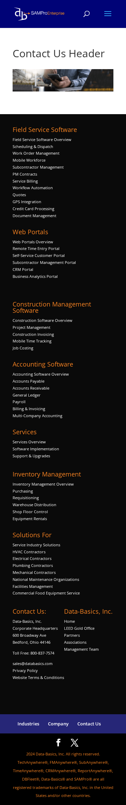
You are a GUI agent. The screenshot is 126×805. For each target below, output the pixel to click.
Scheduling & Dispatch (33, 146)
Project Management (31, 327)
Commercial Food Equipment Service (46, 593)
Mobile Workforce (29, 160)
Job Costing (23, 347)
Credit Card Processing (33, 208)
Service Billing (25, 181)
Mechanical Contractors (34, 572)
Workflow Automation (33, 187)
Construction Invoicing (34, 334)
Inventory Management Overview (43, 484)
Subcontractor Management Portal (44, 262)
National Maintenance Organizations (46, 579)
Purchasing (23, 491)
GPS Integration (27, 201)
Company (58, 724)
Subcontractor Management (38, 167)
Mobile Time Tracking (32, 341)
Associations (75, 642)
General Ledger (27, 395)
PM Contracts (25, 174)
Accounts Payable (28, 381)
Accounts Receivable (31, 388)
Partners (72, 635)
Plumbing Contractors (33, 565)
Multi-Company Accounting (37, 415)
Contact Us (89, 724)
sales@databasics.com (32, 663)
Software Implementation (36, 448)
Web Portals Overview (33, 241)
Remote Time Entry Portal (36, 248)
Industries (28, 724)
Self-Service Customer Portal (39, 255)
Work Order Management (36, 153)
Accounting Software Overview (41, 374)
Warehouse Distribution (34, 504)
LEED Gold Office (79, 628)
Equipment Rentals (30, 518)
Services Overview (29, 441)
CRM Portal (23, 269)
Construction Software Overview (42, 320)
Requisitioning (26, 497)
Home (69, 621)
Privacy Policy (25, 670)
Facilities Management (33, 586)
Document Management (35, 215)
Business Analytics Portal (35, 276)
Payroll (19, 401)
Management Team (81, 649)
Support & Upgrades (31, 455)
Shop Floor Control (30, 511)
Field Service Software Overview (42, 139)
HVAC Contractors (29, 551)
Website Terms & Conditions (38, 677)
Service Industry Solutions (36, 544)
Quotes (19, 194)
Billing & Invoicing (29, 408)
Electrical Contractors (32, 558)
